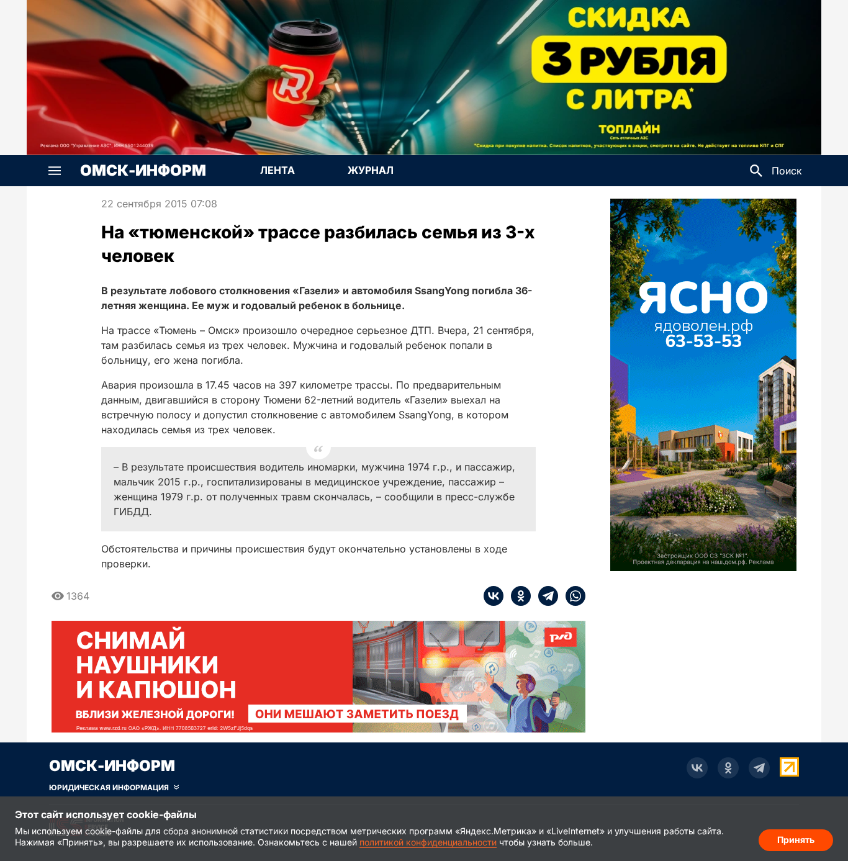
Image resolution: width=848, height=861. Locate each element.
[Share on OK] (517, 596)
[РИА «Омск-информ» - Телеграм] (759, 767)
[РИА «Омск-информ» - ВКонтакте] (697, 767)
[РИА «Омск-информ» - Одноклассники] (728, 767)
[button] (54, 170)
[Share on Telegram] (544, 596)
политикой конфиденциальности (428, 842)
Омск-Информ (143, 170)
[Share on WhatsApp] (571, 596)
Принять (795, 839)
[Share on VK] (493, 596)
